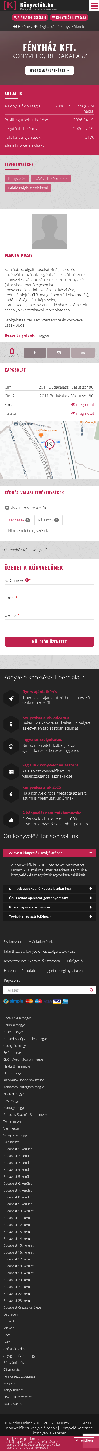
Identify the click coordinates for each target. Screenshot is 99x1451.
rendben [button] (86, 1440)
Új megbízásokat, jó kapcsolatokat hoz (40, 888)
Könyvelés (10, 1383)
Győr (6, 1342)
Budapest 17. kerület (18, 1259)
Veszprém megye (15, 1135)
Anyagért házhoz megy (19, 1355)
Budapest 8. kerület (17, 1197)
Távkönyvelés (12, 1404)
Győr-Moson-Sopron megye (23, 1059)
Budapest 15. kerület (18, 1245)
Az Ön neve (15, 580)
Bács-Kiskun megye (17, 1018)
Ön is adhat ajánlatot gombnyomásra (38, 898)
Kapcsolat (12, 980)
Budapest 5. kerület (17, 1176)
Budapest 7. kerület (17, 1190)
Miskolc (8, 1328)
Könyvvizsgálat (13, 1390)
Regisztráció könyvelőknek (61, 26)
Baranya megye (14, 1025)
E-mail (10, 597)
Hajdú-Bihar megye (17, 1066)
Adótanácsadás (14, 1349)
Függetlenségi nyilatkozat (64, 970)
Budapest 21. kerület (18, 1287)
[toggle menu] (94, 5)
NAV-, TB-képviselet (17, 1397)
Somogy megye (14, 1107)
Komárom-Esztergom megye (23, 1087)
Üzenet (11, 615)
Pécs (6, 1335)
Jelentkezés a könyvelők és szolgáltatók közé (39, 951)
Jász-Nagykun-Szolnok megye (24, 1080)
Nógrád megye (13, 1094)
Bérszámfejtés (13, 1362)
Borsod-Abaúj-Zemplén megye (25, 1039)
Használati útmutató (20, 970)
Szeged (8, 1321)
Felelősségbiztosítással (19, 1376)
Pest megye (11, 1101)
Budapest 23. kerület (18, 1300)
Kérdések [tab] (18, 520)
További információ (35, 1447)
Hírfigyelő (75, 961)
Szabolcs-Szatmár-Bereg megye (26, 1114)
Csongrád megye (15, 1045)
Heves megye (13, 1073)
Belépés (25, 26)
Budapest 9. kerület (17, 1204)
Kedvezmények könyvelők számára (32, 961)
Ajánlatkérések (41, 941)
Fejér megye (12, 1052)
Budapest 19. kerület (18, 1273)
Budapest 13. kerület (18, 1231)
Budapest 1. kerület (17, 1149)
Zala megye (11, 1142)
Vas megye (11, 1128)
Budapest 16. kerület (18, 1252)
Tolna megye (12, 1121)
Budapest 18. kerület (18, 1266)
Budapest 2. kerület (17, 1156)
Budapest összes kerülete (22, 1307)
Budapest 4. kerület (17, 1169)
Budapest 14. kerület (18, 1238)
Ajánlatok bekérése (32, 17)
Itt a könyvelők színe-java (29, 907)
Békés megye (13, 1032)
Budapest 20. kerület (18, 1280)
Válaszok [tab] (47, 520)
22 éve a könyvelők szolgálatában (35, 853)
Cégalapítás (11, 1369)
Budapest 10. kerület (18, 1211)
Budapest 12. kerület (18, 1225)
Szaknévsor (12, 941)
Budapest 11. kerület (18, 1218)
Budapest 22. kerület (18, 1293)
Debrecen (10, 1314)
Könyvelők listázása (71, 17)
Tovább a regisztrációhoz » (30, 916)
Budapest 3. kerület (17, 1163)
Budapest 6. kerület (17, 1183)
